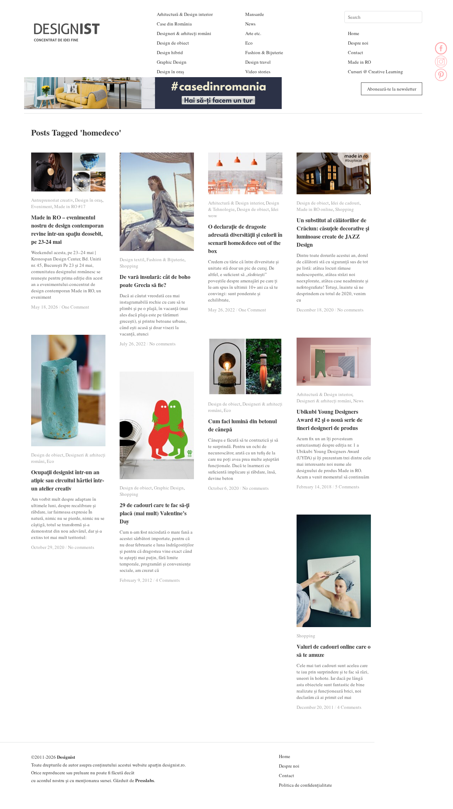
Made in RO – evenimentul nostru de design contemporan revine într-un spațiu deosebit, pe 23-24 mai (67, 229)
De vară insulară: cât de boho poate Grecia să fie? (155, 280)
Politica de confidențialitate (305, 785)
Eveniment (41, 206)
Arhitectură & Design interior (185, 14)
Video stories (257, 71)
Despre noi (358, 43)
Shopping (129, 266)
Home (353, 33)
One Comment (75, 307)
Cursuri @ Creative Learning (375, 71)
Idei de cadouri (345, 203)
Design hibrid (170, 52)
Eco (249, 43)
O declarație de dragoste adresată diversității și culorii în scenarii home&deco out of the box (245, 238)
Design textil (132, 259)
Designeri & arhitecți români (184, 33)
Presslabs (144, 780)
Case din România (174, 24)
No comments (162, 343)
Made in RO (359, 62)
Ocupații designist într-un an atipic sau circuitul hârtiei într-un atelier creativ (67, 480)
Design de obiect (173, 43)
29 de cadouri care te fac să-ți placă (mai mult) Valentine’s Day (154, 513)
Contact (355, 52)
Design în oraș (170, 71)
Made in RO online (315, 209)
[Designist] (67, 38)
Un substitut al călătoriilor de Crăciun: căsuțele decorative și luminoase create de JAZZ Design (333, 232)
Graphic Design (172, 62)
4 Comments (168, 580)
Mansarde (254, 14)
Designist (66, 756)
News (250, 24)
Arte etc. (253, 33)
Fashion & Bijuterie (264, 52)
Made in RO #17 (70, 206)
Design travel (258, 62)
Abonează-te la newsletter (391, 89)
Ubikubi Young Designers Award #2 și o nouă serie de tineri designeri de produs (329, 419)
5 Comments (347, 486)
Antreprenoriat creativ (52, 200)
